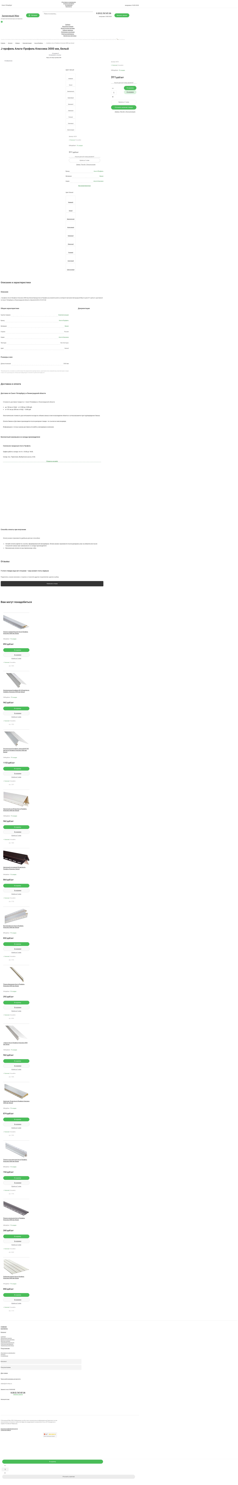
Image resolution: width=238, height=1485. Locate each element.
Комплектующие (63, 315)
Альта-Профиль (98, 171)
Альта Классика (98, 181)
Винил (101, 176)
